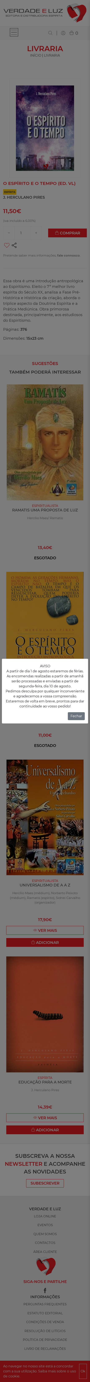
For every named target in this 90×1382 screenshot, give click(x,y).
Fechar (76, 716)
